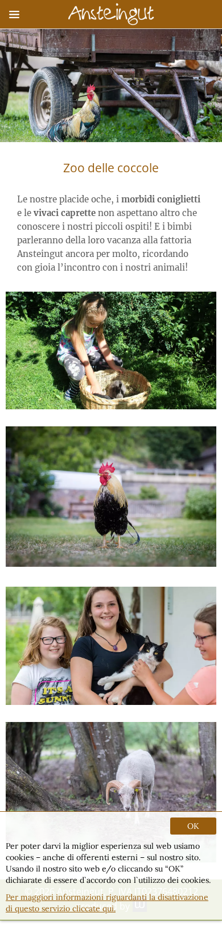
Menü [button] (14, 14)
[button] (111, 496)
